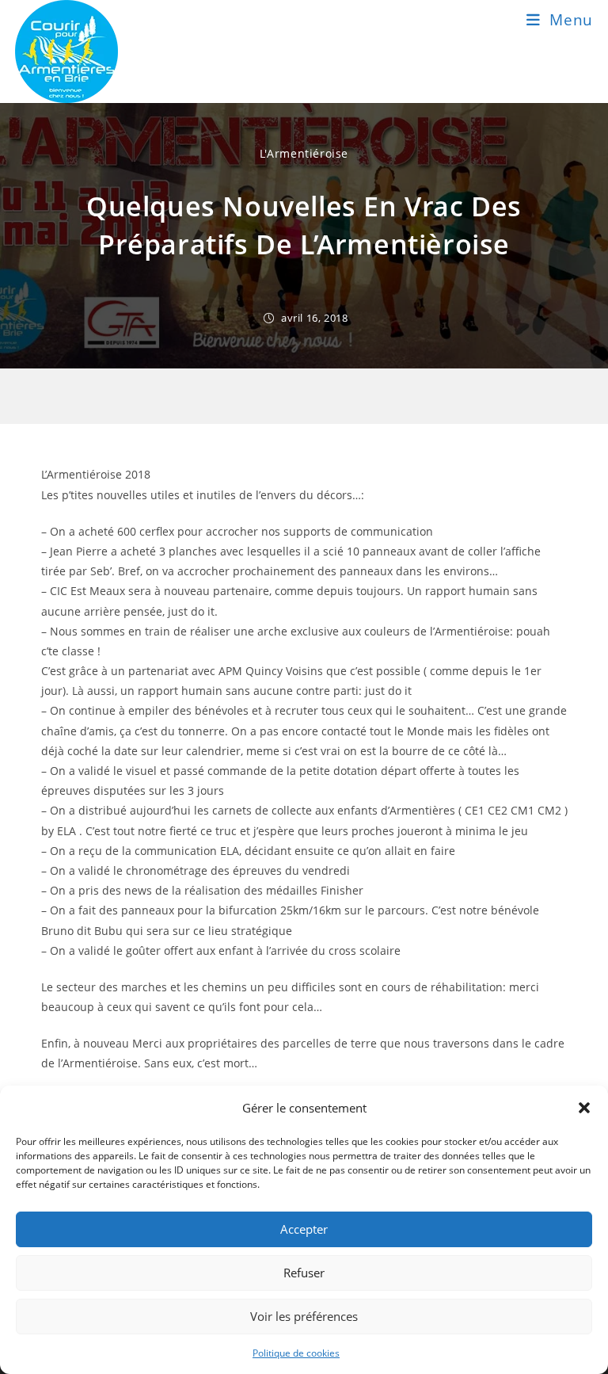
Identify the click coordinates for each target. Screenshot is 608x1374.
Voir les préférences (304, 1316)
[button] (584, 1108)
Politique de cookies (296, 1353)
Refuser (304, 1272)
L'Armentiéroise (304, 153)
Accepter (304, 1229)
